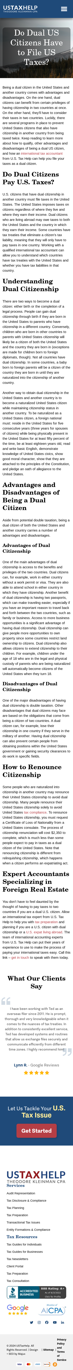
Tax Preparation (17, 1215)
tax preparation (46, 922)
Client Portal (15, 1266)
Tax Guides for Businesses (25, 1251)
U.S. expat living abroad (44, 932)
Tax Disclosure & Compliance (26, 1200)
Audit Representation (21, 1193)
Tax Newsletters (17, 1259)
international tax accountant (42, 153)
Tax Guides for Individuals (24, 1244)
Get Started (36, 1130)
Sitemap (48, 1349)
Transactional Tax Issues (23, 1222)
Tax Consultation (18, 1281)
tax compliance (35, 812)
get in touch (20, 957)
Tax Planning (15, 1208)
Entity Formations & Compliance (28, 1229)
